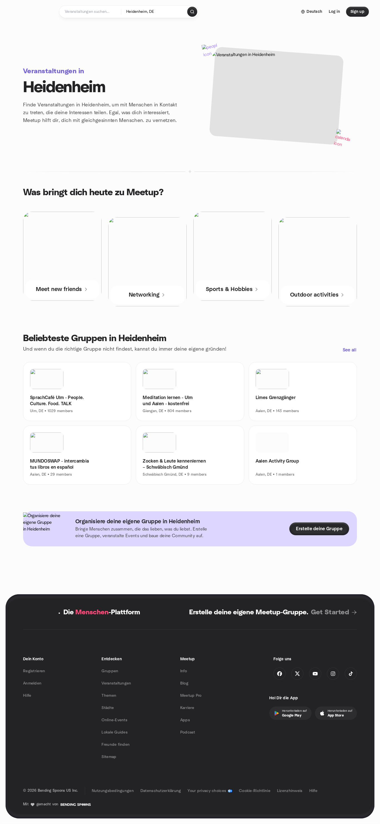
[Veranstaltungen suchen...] (192, 12)
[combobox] (154, 11)
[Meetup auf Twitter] (297, 673)
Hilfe (27, 696)
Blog (184, 683)
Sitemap (109, 757)
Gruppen (110, 671)
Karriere (187, 708)
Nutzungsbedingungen (113, 791)
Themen (109, 696)
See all (349, 350)
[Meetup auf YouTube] (315, 673)
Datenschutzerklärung (160, 791)
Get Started (330, 612)
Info (183, 671)
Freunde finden (116, 745)
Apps (185, 720)
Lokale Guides (115, 732)
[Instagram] (333, 673)
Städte (108, 708)
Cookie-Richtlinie (254, 791)
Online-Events (114, 720)
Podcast (187, 732)
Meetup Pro (191, 696)
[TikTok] (351, 673)
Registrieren (34, 671)
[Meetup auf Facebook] (279, 673)
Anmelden (32, 683)
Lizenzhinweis (290, 791)
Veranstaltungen (116, 683)
